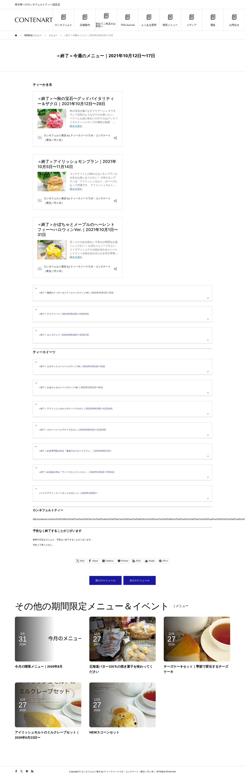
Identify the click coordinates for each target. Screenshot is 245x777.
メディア (192, 24)
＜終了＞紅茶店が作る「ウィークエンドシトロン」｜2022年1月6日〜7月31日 (76, 472)
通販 (212, 24)
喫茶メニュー (170, 24)
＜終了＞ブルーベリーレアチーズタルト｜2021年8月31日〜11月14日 (72, 429)
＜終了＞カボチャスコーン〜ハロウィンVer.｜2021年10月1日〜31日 (71, 366)
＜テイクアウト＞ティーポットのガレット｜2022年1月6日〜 (68, 493)
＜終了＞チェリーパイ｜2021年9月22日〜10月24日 (63, 314)
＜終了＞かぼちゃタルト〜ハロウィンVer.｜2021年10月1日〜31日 (70, 387)
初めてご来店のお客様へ (106, 25)
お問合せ (234, 24)
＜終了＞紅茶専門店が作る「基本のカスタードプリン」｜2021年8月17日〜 (75, 451)
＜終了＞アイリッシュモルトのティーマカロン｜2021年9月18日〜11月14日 (75, 408)
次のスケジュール (139, 580)
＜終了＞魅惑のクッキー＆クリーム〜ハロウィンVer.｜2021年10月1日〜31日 (76, 292)
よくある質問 (148, 24)
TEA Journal (128, 24)
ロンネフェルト (63, 24)
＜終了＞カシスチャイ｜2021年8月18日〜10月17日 (63, 335)
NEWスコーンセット (104, 732)
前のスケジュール (105, 580)
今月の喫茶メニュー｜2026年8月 (39, 666)
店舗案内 (85, 24)
